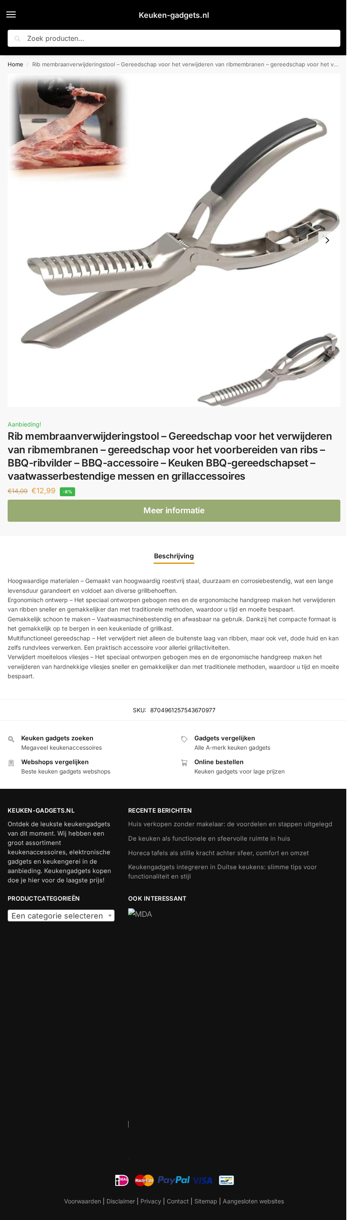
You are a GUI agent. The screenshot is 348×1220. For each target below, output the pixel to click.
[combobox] (61, 915)
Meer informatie (174, 510)
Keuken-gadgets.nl (174, 15)
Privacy (150, 1201)
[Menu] (19, 15)
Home (15, 64)
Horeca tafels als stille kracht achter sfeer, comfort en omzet (218, 853)
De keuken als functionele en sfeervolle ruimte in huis (209, 838)
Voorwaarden (82, 1201)
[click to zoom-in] (174, 240)
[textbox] (61, 916)
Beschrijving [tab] (174, 556)
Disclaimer (121, 1201)
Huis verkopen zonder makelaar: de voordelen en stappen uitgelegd (230, 824)
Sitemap (205, 1201)
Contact (178, 1201)
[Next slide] (327, 240)
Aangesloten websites (253, 1201)
